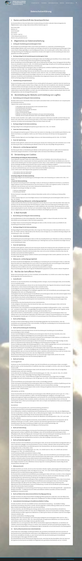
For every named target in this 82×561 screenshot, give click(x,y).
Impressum (59, 559)
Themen (44, 3)
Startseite (35, 3)
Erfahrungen (53, 3)
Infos (62, 3)
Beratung (69, 3)
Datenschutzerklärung (68, 559)
